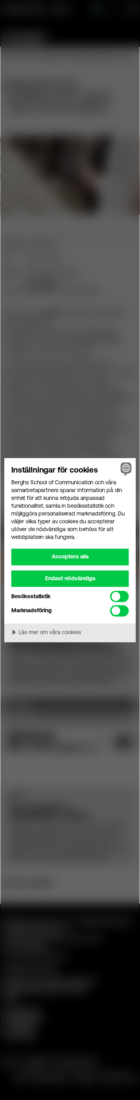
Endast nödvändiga (70, 578)
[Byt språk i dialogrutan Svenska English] (125, 469)
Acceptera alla (70, 556)
